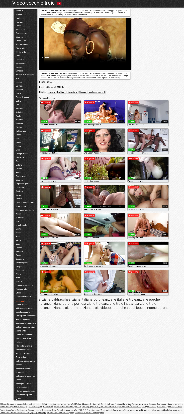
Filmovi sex (145, 410)
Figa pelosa (20, 176)
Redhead (19, 108)
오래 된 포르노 (84, 410)
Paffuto (19, 191)
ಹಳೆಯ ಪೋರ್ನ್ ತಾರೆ (61, 406)
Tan (17, 161)
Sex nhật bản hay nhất (34, 404)
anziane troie (93, 304)
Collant (19, 248)
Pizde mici (161, 406)
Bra (17, 221)
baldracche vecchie (124, 308)
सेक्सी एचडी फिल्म (75, 406)
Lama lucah (108, 410)
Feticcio (19, 251)
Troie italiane (21, 357)
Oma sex (152, 404)
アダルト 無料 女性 (38, 413)
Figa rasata (20, 29)
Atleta (18, 274)
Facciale (19, 90)
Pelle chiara (20, 63)
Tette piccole (21, 33)
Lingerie (19, 67)
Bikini (18, 150)
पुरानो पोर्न (76, 413)
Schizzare (20, 270)
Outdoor (19, 71)
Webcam (19, 123)
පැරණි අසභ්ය (86, 413)
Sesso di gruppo (22, 97)
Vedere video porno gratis (24, 397)
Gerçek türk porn (107, 404)
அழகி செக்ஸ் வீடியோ (34, 406)
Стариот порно (35, 410)
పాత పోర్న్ (86, 406)
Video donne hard (23, 350)
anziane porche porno (66, 304)
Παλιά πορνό (11, 413)
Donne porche (22, 304)
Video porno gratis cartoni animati (23, 385)
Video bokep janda (169, 410)
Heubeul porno (98, 413)
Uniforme (20, 187)
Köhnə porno (156, 410)
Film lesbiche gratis (24, 346)
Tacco (18, 135)
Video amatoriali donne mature (25, 363)
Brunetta (19, 11)
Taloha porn (68, 413)
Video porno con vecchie (26, 316)
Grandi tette (21, 41)
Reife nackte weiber (52, 404)
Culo (18, 56)
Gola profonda (22, 154)
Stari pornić (47, 410)
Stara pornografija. (70, 410)
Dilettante (20, 59)
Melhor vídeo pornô (83, 404)
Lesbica (19, 82)
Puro (18, 236)
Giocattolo (20, 48)
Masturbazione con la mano (25, 212)
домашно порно (18, 406)
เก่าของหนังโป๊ (97, 410)
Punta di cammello (23, 296)
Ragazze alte (21, 289)
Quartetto (20, 259)
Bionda (19, 14)
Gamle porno (22, 410)
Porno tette (21, 331)
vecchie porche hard (96, 92)
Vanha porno (5, 406)
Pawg (18, 172)
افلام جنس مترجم (68, 404)
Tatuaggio (20, 157)
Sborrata (19, 180)
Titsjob (19, 266)
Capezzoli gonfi (22, 184)
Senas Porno (11, 410)
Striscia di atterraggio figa (25, 76)
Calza (18, 93)
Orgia (18, 244)
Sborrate (19, 37)
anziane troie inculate (119, 304)
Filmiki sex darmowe (132, 410)
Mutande (19, 120)
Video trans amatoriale (25, 327)
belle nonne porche (153, 308)
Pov (17, 105)
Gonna (18, 255)
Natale (18, 278)
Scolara (19, 199)
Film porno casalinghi (16, 404)
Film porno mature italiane (23, 340)
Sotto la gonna (22, 263)
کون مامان (96, 404)
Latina (18, 101)
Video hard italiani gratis (26, 323)
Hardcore (20, 18)
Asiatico (19, 112)
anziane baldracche (54, 299)
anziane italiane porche (86, 299)
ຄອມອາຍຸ (59, 413)
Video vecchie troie (33, 3)
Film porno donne (23, 319)
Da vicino (19, 86)
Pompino (19, 22)
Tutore (19, 281)
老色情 (136, 406)
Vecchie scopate (23, 312)
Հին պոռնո (143, 404)
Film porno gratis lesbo (25, 391)
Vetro (18, 240)
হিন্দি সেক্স (134, 404)
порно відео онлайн (147, 406)
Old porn (3, 404)
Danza (18, 195)
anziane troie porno (65, 308)
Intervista (20, 217)
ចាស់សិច (129, 406)
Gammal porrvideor (175, 404)
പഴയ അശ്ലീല (110, 406)
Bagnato (19, 127)
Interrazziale (21, 206)
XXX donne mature (24, 353)
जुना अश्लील (94, 406)
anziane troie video (94, 308)
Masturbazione (22, 44)
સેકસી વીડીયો (48, 406)
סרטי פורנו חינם (23, 413)
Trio (17, 138)
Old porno (51, 413)
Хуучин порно (171, 406)
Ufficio (18, 293)
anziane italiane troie (120, 299)
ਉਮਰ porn (121, 406)
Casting (19, 229)
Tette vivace (21, 131)
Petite (18, 26)
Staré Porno (57, 410)
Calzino (19, 165)
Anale (18, 116)
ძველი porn (162, 404)
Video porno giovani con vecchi (26, 378)
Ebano (18, 233)
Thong (18, 142)
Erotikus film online (123, 404)
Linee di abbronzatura (25, 202)
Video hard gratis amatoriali (23, 370)
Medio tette (21, 52)
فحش (101, 406)
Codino (19, 169)
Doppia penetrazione (24, 285)
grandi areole (21, 225)
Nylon (18, 146)
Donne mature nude (24, 334)
